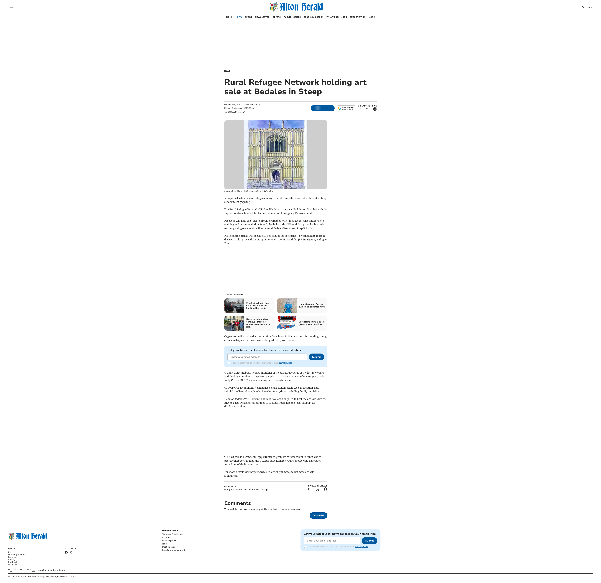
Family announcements (174, 550)
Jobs (164, 543)
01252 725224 (24, 569)
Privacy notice (285, 363)
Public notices (169, 546)
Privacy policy (169, 540)
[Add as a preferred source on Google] (346, 108)
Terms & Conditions (172, 534)
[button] (12, 6)
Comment (318, 515)
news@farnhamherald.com (51, 570)
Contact (166, 537)
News (227, 71)
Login (589, 7)
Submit (316, 357)
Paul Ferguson (233, 104)
